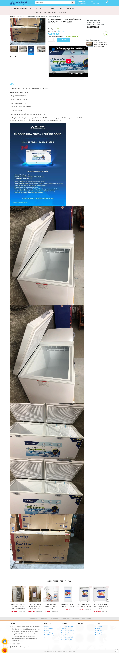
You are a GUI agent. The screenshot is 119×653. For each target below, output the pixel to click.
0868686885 (81, 2)
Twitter (98, 628)
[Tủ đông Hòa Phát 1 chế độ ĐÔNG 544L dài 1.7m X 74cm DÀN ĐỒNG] (89, 44)
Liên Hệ (46, 637)
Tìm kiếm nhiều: (33, 618)
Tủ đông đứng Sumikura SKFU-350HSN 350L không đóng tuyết (34, 606)
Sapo (74, 651)
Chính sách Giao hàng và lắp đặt (67, 634)
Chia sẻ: (12, 57)
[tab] (12, 84)
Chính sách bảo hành (67, 637)
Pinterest (99, 635)
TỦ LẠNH (50, 8)
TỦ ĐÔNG (39, 8)
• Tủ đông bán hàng (85, 618)
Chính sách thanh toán (67, 631)
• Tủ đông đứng (75, 618)
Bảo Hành (46, 631)
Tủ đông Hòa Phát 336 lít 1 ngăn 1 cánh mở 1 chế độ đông (100, 606)
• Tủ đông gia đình (53, 618)
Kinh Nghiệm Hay (49, 635)
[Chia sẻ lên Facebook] (15, 57)
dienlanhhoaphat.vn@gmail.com (22, 647)
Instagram (99, 631)
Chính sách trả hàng (66, 639)
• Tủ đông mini (43, 618)
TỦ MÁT (59, 8)
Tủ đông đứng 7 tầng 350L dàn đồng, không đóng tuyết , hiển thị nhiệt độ (18, 606)
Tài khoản (94, 2)
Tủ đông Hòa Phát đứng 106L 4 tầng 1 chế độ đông (51, 606)
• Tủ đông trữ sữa (64, 618)
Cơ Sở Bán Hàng (48, 628)
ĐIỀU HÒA (69, 8)
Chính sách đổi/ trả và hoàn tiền (67, 627)
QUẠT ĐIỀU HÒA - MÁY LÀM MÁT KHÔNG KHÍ (51, 13)
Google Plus (100, 633)
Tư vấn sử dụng (48, 633)
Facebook (99, 626)
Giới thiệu (46, 626)
